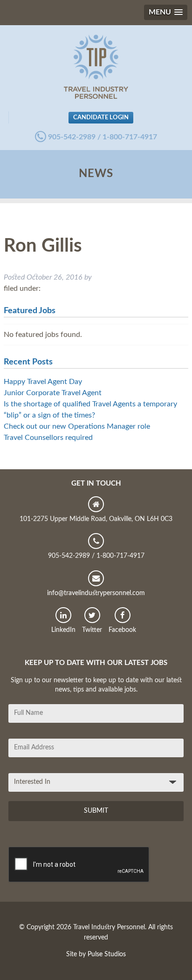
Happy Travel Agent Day (43, 381)
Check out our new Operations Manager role (77, 426)
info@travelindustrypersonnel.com (96, 593)
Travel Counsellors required (48, 437)
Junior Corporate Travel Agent (53, 393)
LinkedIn (63, 630)
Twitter (92, 630)
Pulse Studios (107, 954)
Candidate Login (101, 117)
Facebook (122, 630)
